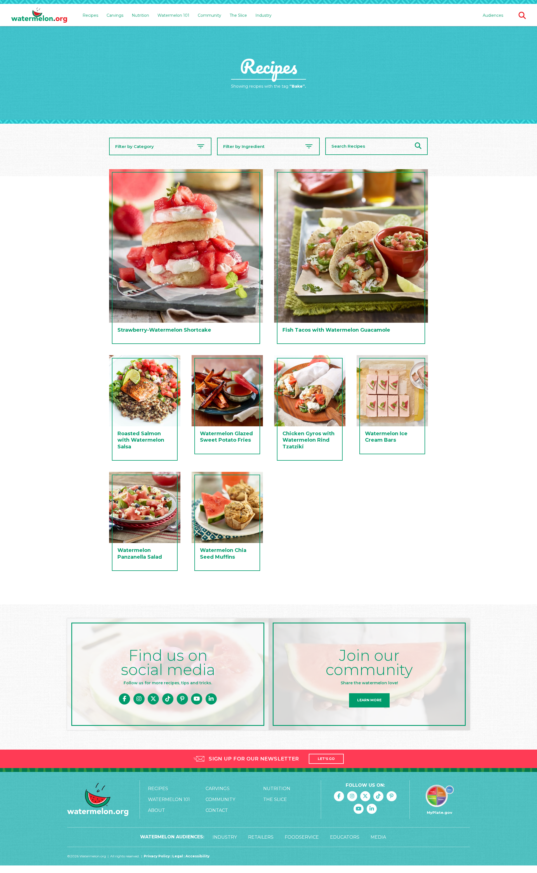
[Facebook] (124, 698)
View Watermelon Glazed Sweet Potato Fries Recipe (227, 406)
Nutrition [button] (140, 15)
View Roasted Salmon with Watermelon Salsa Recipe (144, 409)
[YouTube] (196, 698)
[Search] (418, 146)
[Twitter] (153, 698)
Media (378, 837)
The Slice (275, 799)
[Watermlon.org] (97, 799)
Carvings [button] (115, 15)
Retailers (261, 837)
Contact (217, 810)
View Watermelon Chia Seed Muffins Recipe (227, 523)
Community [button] (209, 15)
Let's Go (326, 759)
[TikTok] (167, 698)
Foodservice (302, 837)
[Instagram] (139, 698)
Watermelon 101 (169, 799)
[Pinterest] (182, 698)
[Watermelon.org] (39, 15)
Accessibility (197, 856)
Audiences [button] (493, 15)
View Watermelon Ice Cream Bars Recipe (392, 406)
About (156, 810)
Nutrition (276, 788)
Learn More (369, 700)
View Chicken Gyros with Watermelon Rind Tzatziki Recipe (309, 409)
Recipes (158, 788)
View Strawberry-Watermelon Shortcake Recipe (186, 258)
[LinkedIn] (211, 698)
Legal (178, 856)
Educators (344, 837)
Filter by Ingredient (244, 146)
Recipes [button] (90, 15)
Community (220, 799)
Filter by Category (134, 146)
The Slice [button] (238, 15)
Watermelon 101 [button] (173, 15)
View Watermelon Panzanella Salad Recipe (144, 523)
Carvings (218, 788)
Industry (263, 15)
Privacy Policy (157, 856)
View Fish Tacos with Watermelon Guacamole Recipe (351, 258)
